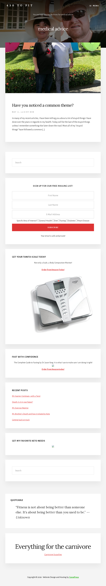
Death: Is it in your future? (22, 402)
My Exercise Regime (20, 408)
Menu (96, 6)
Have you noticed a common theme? (42, 105)
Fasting (63, 221)
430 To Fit (20, 5)
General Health (45, 221)
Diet (56, 221)
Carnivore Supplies (53, 554)
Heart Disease (83, 221)
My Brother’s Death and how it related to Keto (31, 414)
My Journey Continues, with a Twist (26, 396)
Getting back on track (21, 420)
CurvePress (74, 577)
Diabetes (71, 221)
